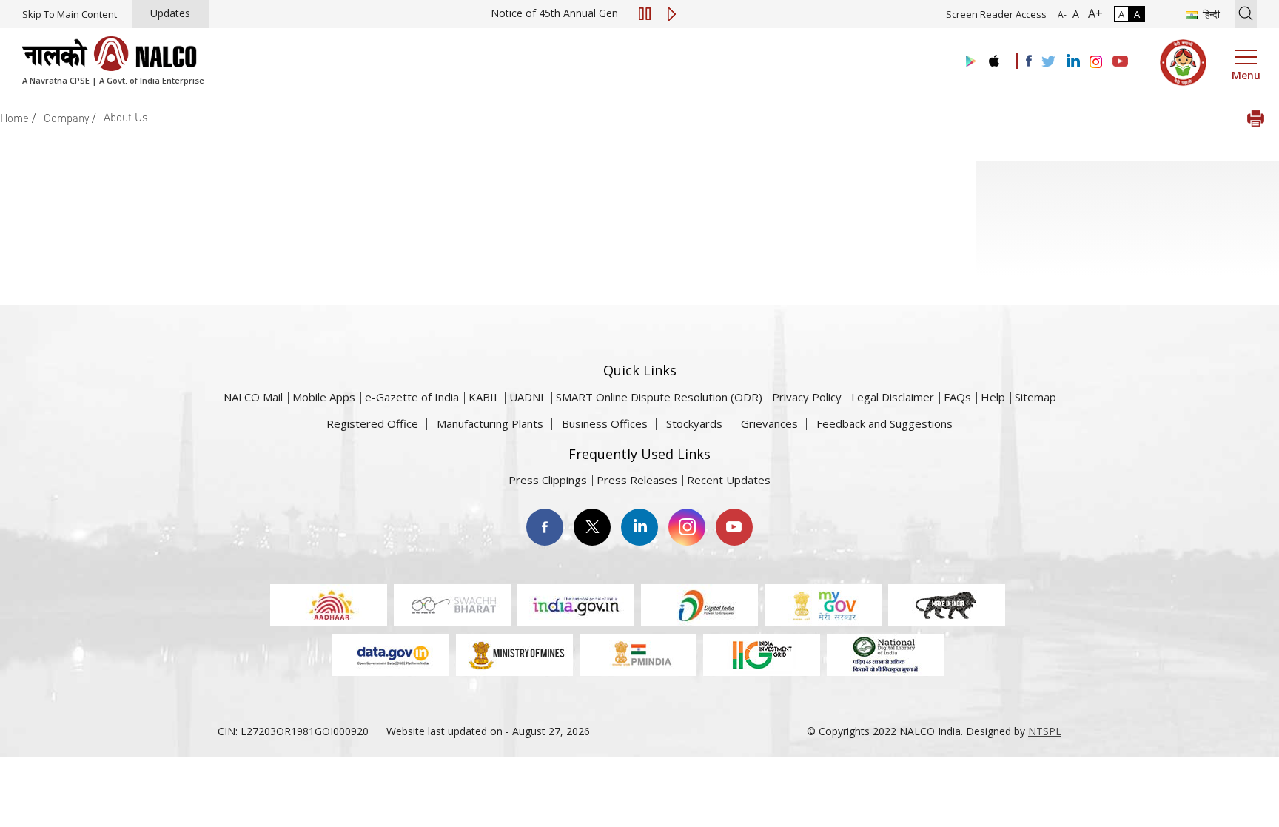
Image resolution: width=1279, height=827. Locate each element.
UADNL (527, 396)
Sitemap (1035, 396)
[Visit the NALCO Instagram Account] (1096, 62)
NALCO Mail (253, 396)
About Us (125, 117)
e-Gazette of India (412, 396)
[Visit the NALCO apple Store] (993, 57)
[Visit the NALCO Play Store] (968, 62)
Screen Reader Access (996, 14)
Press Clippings (547, 479)
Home (14, 117)
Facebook (544, 527)
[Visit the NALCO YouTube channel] (1120, 62)
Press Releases (637, 479)
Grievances (769, 423)
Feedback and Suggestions (884, 423)
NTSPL (1044, 731)
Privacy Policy (807, 396)
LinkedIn (639, 527)
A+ (1092, 13)
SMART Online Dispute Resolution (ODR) (659, 396)
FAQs (957, 396)
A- (1062, 14)
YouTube (734, 527)
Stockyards (694, 423)
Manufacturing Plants (490, 423)
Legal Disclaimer (892, 396)
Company (66, 117)
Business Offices (605, 423)
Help (993, 396)
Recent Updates (729, 479)
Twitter (592, 527)
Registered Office (372, 423)
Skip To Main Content (69, 14)
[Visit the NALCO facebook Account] (1029, 61)
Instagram (686, 527)
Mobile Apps (323, 396)
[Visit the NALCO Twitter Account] (1048, 62)
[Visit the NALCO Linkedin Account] (1072, 62)
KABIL (484, 396)
